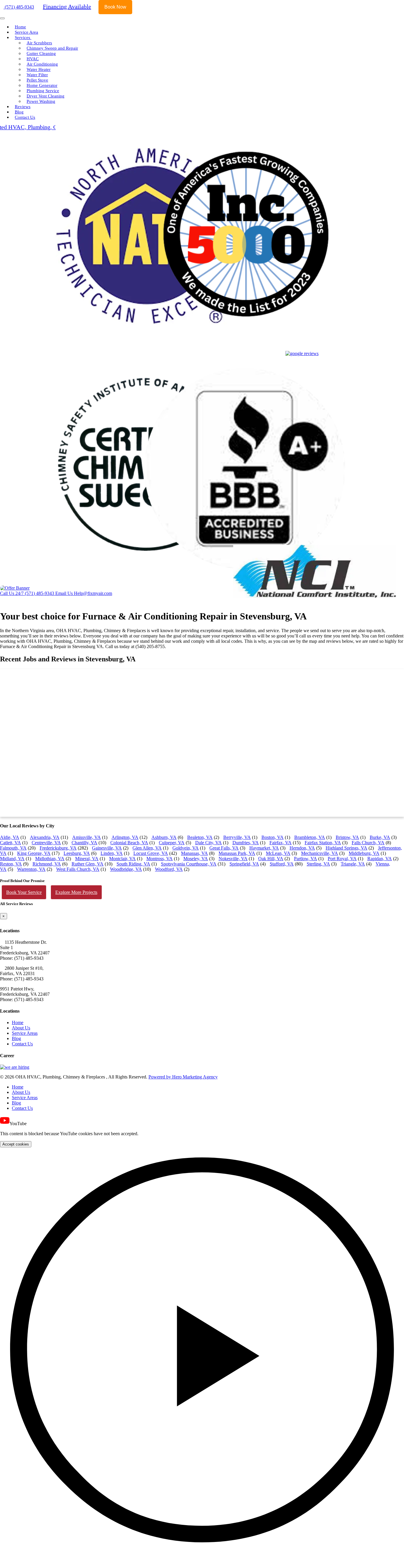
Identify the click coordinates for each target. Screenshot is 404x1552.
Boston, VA (272, 837)
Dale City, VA (208, 842)
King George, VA (34, 853)
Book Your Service (24, 892)
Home (20, 27)
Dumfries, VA (245, 842)
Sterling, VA (318, 863)
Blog (19, 112)
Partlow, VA (305, 858)
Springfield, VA (244, 863)
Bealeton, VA (200, 837)
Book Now (115, 6)
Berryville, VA (237, 837)
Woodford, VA (169, 869)
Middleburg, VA (364, 853)
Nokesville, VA (233, 858)
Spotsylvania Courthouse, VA (188, 863)
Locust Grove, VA (150, 853)
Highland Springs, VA (346, 847)
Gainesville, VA (107, 847)
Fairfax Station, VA (323, 842)
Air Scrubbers (39, 42)
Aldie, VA (9, 837)
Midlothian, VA (49, 858)
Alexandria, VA (44, 837)
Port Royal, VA (342, 858)
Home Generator (42, 85)
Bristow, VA (347, 837)
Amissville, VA (86, 837)
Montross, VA (159, 858)
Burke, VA (380, 837)
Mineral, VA (86, 858)
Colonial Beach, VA (129, 842)
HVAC (33, 58)
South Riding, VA (133, 863)
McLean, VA (278, 853)
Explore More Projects (76, 892)
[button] (202, 1349)
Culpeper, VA (172, 842)
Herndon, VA (302, 847)
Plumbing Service (43, 90)
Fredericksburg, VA (58, 847)
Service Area (26, 32)
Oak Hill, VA (270, 858)
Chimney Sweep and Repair (52, 48)
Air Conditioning (42, 64)
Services (23, 37)
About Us (21, 1027)
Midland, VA (12, 858)
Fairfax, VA (280, 842)
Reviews (22, 106)
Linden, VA (112, 853)
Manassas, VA (194, 853)
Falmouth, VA (13, 847)
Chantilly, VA (84, 842)
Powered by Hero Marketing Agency (183, 1076)
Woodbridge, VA (126, 869)
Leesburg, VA (77, 853)
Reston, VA (11, 863)
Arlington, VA (124, 837)
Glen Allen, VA (147, 847)
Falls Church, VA (368, 842)
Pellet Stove (37, 80)
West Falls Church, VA (77, 869)
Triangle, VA (353, 863)
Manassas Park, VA (237, 853)
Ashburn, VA (164, 837)
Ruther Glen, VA (88, 863)
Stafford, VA (282, 863)
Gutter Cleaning (41, 53)
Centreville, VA (46, 842)
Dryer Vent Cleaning (45, 96)
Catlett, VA (10, 842)
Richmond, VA (47, 863)
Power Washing (41, 101)
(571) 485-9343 (19, 6)
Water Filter (37, 74)
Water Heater (39, 69)
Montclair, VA (122, 858)
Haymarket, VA (264, 847)
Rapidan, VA (379, 858)
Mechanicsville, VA (319, 853)
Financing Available (67, 6)
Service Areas (25, 1033)
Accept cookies (15, 1144)
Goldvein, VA (185, 847)
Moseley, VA (195, 858)
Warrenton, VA (31, 869)
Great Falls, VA (224, 847)
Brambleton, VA (309, 837)
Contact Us (25, 117)
